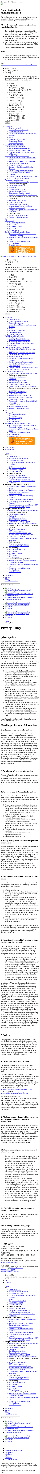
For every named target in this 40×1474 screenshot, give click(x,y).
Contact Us (8, 1458)
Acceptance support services (14, 180)
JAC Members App (11, 1459)
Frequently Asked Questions (10, 1271)
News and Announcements (13, 1450)
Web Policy (8, 1454)
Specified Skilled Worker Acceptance (17, 156)
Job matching (9, 220)
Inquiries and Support (8, 1270)
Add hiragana (9, 449)
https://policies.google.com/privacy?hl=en (14, 1093)
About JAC (8, 126)
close (7, 122)
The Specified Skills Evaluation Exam (17, 232)
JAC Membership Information (14, 145)
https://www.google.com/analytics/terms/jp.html (16, 1089)
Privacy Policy (9, 1452)
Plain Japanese (9, 447)
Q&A (7, 1456)
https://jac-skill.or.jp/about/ (9, 1262)
